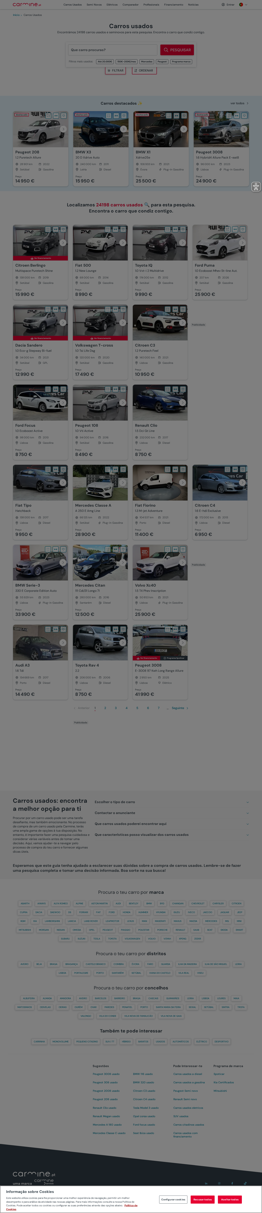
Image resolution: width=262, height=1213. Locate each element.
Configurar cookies (173, 1199)
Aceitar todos (230, 1199)
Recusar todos (203, 1199)
